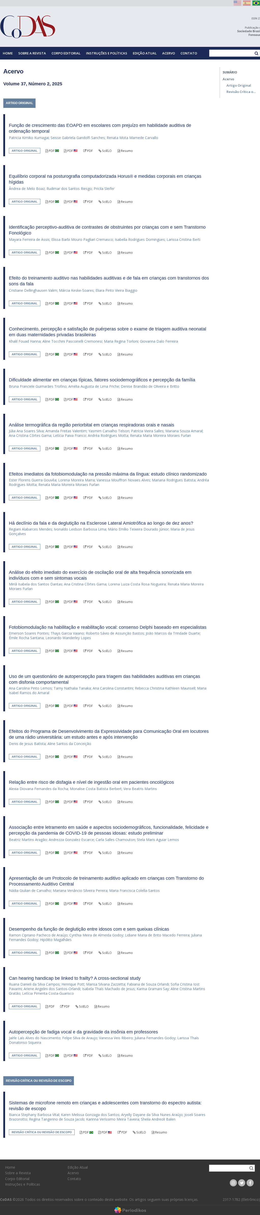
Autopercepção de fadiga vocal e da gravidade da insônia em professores (83, 1031)
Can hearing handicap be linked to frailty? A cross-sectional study (75, 978)
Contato (189, 53)
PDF (51, 151)
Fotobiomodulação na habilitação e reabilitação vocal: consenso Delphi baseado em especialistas (107, 627)
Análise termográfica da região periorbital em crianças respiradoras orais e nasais (91, 424)
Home (8, 53)
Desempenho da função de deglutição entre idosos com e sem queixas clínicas (89, 929)
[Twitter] (241, 1182)
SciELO (106, 151)
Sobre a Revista (32, 53)
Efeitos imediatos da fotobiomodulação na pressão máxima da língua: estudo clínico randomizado (108, 474)
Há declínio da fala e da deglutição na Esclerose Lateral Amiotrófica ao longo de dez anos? (101, 523)
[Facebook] (250, 1182)
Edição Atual (145, 53)
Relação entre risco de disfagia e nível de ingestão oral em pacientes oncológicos (91, 782)
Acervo (168, 53)
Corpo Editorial (66, 53)
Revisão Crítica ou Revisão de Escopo (241, 91)
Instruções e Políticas (106, 53)
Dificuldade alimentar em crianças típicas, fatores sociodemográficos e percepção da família (102, 379)
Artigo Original (238, 85)
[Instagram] (233, 1182)
